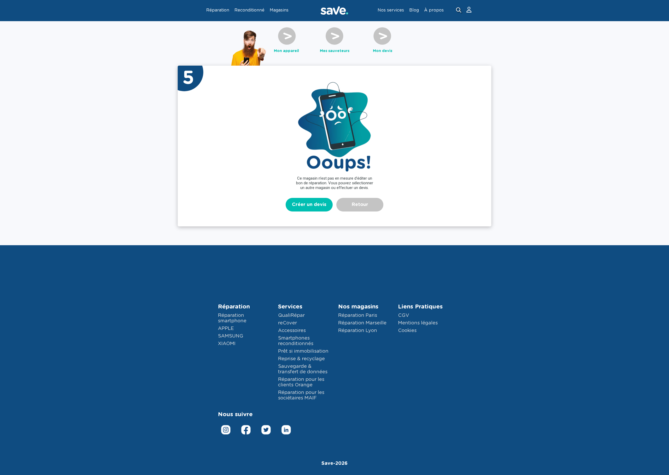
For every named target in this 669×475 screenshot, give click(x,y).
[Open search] (459, 10)
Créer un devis (309, 204)
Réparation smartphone (232, 318)
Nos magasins (358, 307)
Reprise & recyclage (301, 359)
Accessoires (292, 330)
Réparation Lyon (357, 330)
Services (290, 307)
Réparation (234, 307)
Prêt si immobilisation (303, 351)
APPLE (226, 328)
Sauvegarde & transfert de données (302, 369)
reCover (287, 323)
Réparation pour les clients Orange (301, 382)
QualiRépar (291, 315)
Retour (359, 204)
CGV (403, 315)
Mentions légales (418, 323)
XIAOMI (226, 343)
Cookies (407, 330)
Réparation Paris (357, 315)
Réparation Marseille (362, 323)
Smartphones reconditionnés (295, 341)
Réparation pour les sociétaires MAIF (301, 395)
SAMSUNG (230, 336)
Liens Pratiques (420, 307)
